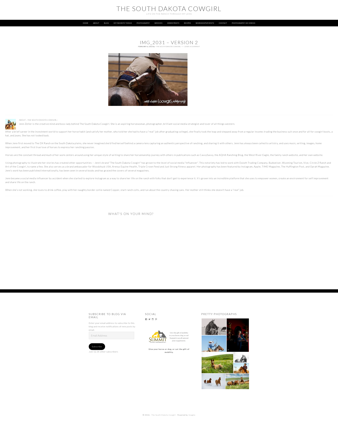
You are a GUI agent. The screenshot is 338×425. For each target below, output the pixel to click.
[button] (213, 326)
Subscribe (97, 346)
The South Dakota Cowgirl (169, 9)
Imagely (191, 415)
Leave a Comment (192, 46)
